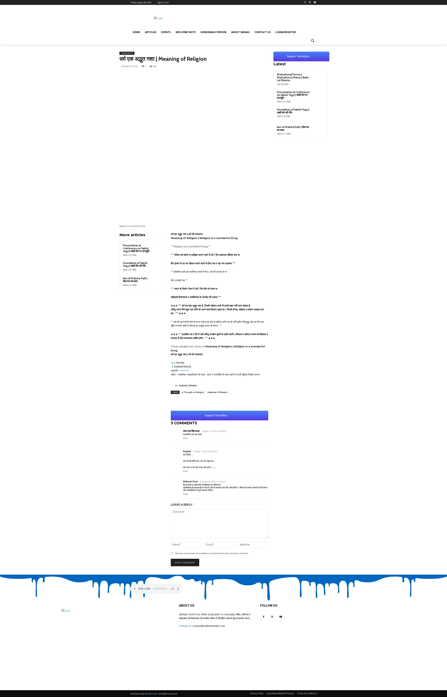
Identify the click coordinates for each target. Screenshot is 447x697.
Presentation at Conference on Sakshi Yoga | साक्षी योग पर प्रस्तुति (136, 248)
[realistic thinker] (173, 385)
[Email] (267, 66)
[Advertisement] (249, 17)
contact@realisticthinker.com (208, 626)
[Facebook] (305, 3)
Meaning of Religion (218, 392)
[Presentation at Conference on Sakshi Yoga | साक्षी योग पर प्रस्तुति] (157, 248)
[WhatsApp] (218, 66)
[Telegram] (243, 66)
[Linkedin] (259, 66)
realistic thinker (188, 385)
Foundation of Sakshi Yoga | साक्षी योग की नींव (135, 264)
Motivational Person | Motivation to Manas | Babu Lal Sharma (293, 77)
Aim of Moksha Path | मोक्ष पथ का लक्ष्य (135, 280)
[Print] (252, 402)
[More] (260, 402)
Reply (185, 438)
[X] (310, 3)
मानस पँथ (184, 370)
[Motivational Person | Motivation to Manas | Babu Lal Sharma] (318, 78)
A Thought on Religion (193, 392)
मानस (173, 362)
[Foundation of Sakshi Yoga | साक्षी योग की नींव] (157, 266)
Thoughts (127, 53)
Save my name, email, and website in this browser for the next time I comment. (211, 553)
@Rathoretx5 (151, 693)
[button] (312, 40)
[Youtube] (315, 3)
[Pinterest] (251, 66)
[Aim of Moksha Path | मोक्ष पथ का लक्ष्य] (157, 281)
